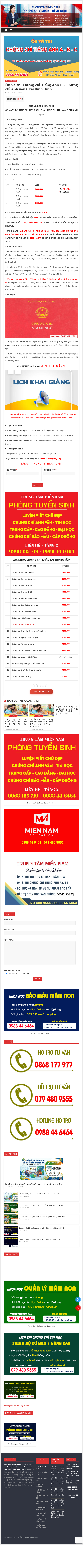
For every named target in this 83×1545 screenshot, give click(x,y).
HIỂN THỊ (19, 99)
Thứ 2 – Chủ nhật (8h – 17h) (72, 1482)
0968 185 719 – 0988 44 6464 (72, 1488)
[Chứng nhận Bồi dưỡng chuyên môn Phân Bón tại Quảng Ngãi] (11, 1227)
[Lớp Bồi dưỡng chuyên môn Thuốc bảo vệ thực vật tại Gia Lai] (11, 1204)
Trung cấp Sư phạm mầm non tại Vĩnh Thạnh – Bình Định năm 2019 (16, 723)
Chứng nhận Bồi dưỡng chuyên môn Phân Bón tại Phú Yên (40, 1239)
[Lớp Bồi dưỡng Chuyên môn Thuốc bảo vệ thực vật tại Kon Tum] (41, 1159)
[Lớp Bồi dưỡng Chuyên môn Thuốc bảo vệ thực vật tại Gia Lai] (11, 1193)
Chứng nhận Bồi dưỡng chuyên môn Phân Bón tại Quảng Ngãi (41, 1228)
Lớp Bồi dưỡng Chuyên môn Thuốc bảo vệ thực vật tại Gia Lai (41, 1194)
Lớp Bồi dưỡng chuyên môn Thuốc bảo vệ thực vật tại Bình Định (42, 1217)
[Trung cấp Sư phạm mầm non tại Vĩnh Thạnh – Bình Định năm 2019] (16, 705)
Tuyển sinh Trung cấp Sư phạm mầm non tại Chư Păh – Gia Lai (67, 708)
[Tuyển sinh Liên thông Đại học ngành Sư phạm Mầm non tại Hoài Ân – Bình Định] (41, 705)
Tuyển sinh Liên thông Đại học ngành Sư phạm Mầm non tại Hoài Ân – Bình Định (41, 723)
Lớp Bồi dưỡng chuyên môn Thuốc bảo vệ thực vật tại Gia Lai (41, 1205)
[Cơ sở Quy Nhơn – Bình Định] (6, 30)
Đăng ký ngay (40, 691)
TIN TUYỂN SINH (11, 81)
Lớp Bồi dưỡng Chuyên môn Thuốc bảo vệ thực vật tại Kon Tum (34, 1184)
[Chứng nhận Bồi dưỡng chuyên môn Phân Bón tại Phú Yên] (11, 1238)
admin (20, 93)
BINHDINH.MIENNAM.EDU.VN (15, 1464)
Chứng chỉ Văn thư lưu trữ (23, 624)
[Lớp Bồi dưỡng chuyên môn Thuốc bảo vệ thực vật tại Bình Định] (11, 1216)
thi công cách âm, (10, 1406)
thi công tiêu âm (23, 1406)
